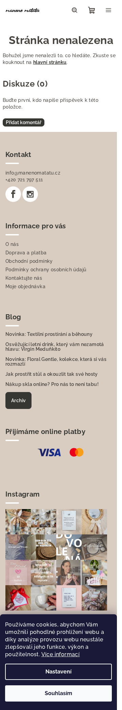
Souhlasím (58, 693)
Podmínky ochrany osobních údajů (45, 269)
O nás (12, 244)
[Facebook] (13, 194)
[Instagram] (30, 194)
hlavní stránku (50, 62)
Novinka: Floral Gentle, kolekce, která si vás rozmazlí (55, 361)
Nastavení (58, 671)
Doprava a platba (25, 252)
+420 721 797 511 (24, 179)
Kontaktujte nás (23, 278)
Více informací (60, 654)
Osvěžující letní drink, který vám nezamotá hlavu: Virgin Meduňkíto (54, 346)
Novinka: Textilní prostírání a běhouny (49, 334)
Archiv (18, 400)
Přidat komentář (23, 122)
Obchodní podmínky (29, 261)
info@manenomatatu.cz (32, 173)
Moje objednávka (25, 286)
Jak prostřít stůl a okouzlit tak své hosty (51, 374)
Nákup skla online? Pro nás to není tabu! (52, 384)
